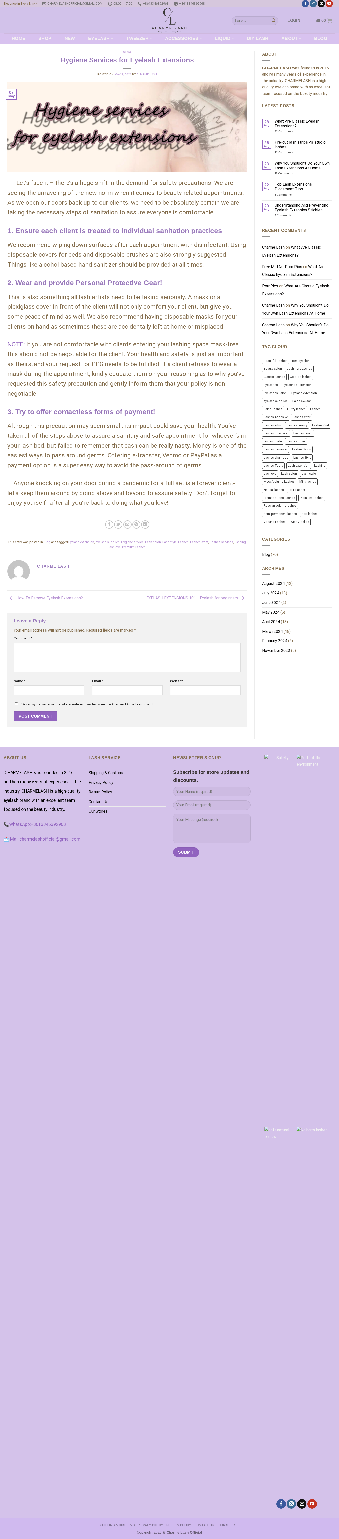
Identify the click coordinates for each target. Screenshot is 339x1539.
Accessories (182, 38)
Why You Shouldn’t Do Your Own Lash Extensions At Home (302, 165)
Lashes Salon (301, 449)
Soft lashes (310, 514)
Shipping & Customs (106, 772)
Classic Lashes (274, 377)
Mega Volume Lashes (279, 481)
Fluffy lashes (296, 409)
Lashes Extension (276, 433)
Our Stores (98, 811)
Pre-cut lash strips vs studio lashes (300, 144)
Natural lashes (274, 490)
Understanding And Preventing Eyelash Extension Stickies (301, 207)
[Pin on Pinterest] (136, 524)
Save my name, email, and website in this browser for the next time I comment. (87, 704)
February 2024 (274, 640)
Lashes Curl (320, 425)
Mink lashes (307, 481)
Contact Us (98, 801)
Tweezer (137, 38)
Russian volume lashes (280, 505)
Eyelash (99, 38)
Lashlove (114, 547)
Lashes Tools (273, 465)
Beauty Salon (273, 368)
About (289, 38)
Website (177, 681)
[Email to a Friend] (127, 524)
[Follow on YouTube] (329, 3)
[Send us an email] (321, 3)
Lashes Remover (275, 449)
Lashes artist (199, 542)
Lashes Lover (296, 441)
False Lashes (273, 409)
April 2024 (271, 621)
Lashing (240, 542)
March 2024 (272, 631)
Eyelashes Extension (297, 385)
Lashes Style (302, 457)
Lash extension (298, 465)
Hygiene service (132, 542)
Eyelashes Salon (275, 393)
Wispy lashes (299, 522)
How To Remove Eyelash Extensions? (49, 598)
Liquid (223, 38)
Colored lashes (300, 377)
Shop (44, 38)
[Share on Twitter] (118, 524)
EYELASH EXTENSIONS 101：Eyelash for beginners (192, 598)
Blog (320, 38)
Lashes (183, 542)
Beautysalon (301, 361)
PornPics (270, 286)
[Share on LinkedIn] (145, 524)
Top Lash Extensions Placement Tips (293, 186)
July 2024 (270, 593)
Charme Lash (147, 74)
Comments (284, 131)
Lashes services (221, 542)
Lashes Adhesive (276, 417)
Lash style (169, 542)
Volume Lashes (275, 522)
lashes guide (273, 441)
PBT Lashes (297, 490)
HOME (18, 38)
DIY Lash (258, 38)
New (70, 38)
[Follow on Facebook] (305, 3)
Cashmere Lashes (299, 368)
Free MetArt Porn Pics (282, 266)
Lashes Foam (303, 433)
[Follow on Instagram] (313, 3)
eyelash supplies (108, 542)
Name (19, 681)
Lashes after (301, 417)
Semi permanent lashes (280, 514)
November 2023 (276, 650)
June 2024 (271, 602)
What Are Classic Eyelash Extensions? (297, 123)
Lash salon (153, 542)
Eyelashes (271, 385)
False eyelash (302, 401)
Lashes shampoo (276, 457)
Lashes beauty (297, 425)
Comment (23, 638)
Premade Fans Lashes (279, 498)
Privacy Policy (101, 782)
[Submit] (274, 20)
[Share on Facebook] (109, 524)
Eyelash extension (81, 542)
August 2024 (273, 583)
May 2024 (270, 612)
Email (97, 681)
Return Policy (100, 792)
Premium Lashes (134, 547)
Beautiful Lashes (275, 361)
